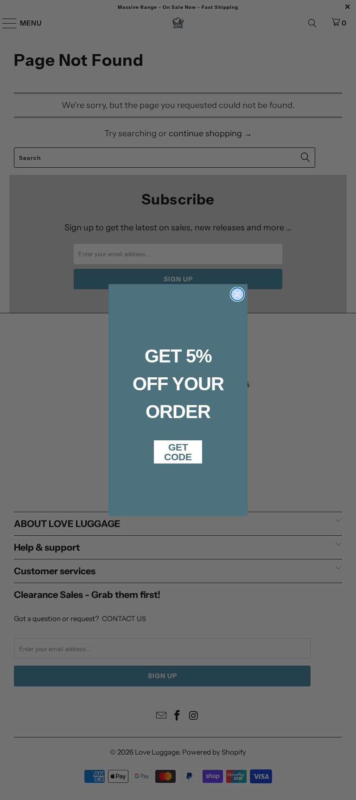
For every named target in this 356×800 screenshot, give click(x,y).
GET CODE (178, 452)
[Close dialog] (237, 294)
